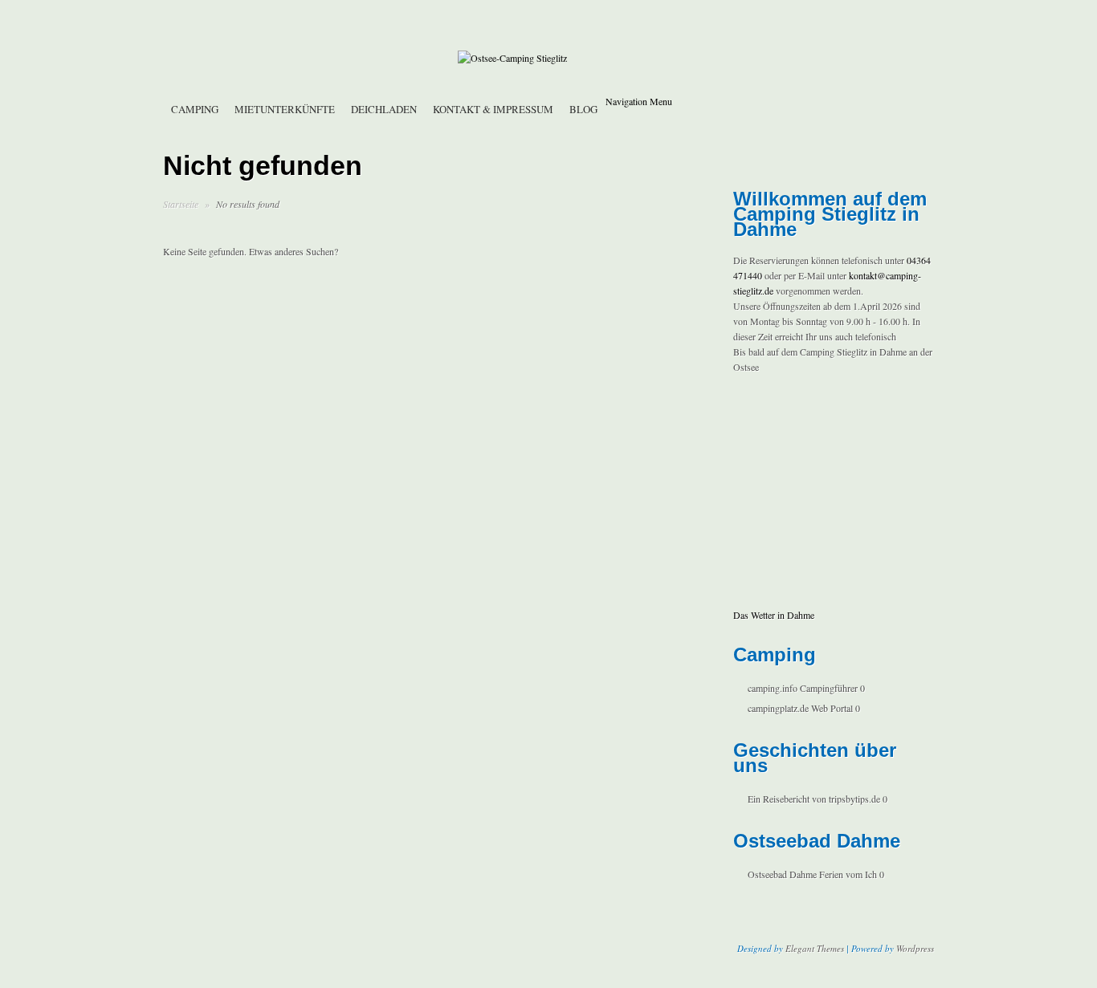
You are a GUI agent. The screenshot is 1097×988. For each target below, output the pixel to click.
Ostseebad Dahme (782, 874)
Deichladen (384, 109)
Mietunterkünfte (284, 109)
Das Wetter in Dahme (773, 614)
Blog (583, 109)
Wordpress (915, 948)
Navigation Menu (639, 101)
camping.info (772, 687)
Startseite (180, 203)
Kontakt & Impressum (493, 109)
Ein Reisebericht (778, 798)
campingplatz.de (778, 707)
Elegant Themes (814, 948)
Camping (194, 109)
